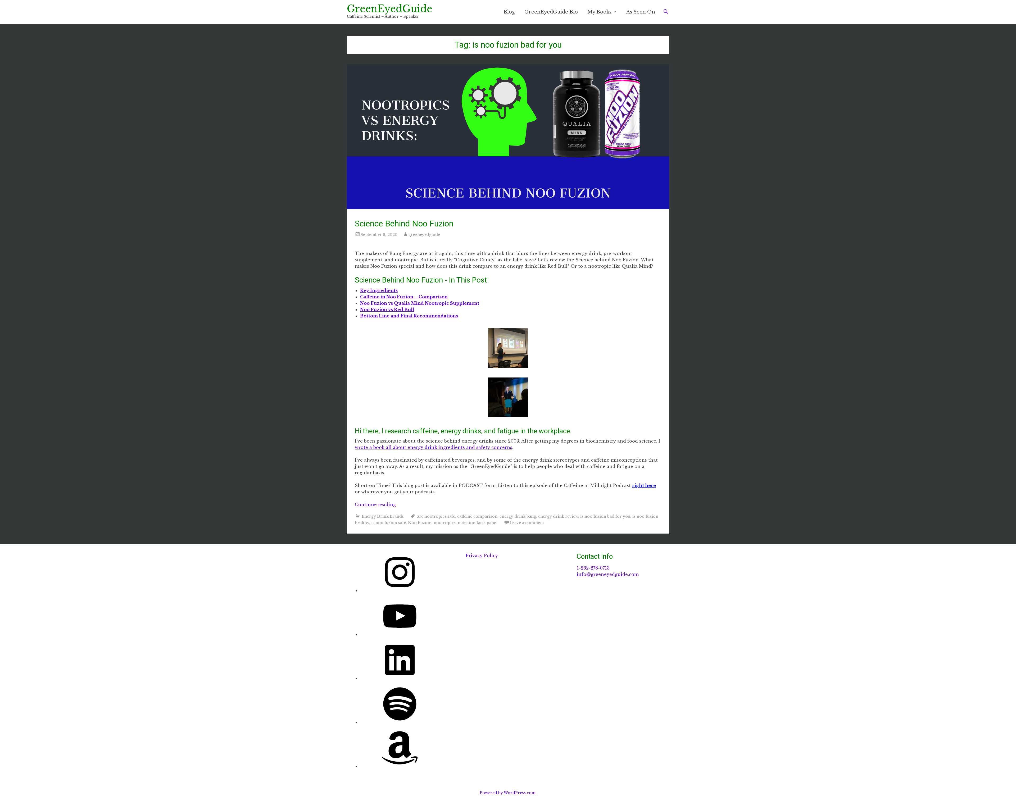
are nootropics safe (436, 516)
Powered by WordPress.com (508, 792)
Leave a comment (527, 522)
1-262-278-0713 (593, 568)
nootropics (445, 522)
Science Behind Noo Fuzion (404, 224)
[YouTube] (399, 634)
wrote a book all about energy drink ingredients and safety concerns (433, 447)
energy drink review (558, 516)
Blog (509, 12)
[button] (508, 349)
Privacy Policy (482, 555)
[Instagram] (399, 590)
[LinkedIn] (399, 678)
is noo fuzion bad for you (605, 516)
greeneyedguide (424, 234)
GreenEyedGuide (389, 9)
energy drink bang (518, 516)
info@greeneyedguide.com (608, 574)
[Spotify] (399, 722)
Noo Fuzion (420, 522)
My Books (599, 12)
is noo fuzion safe (388, 522)
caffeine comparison (477, 516)
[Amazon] (399, 766)
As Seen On (640, 12)
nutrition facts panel (477, 522)
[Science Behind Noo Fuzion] (508, 136)
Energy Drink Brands (383, 516)
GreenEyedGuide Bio (551, 12)
